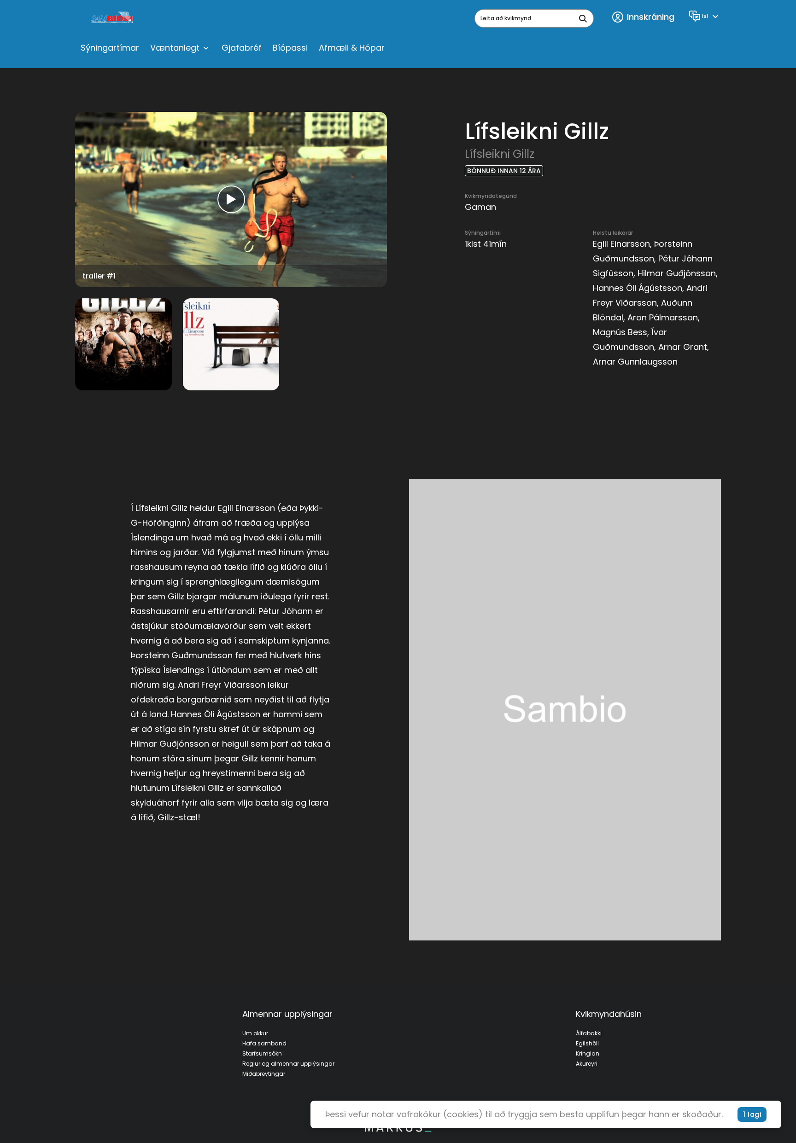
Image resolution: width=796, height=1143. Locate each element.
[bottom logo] (398, 1129)
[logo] (113, 18)
